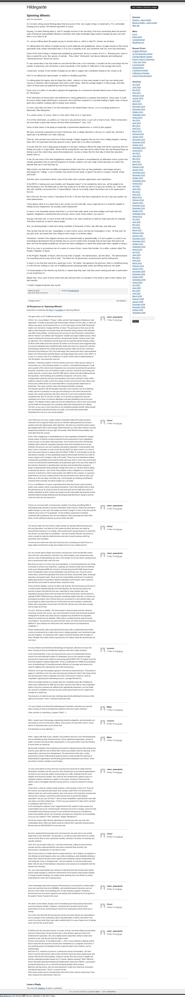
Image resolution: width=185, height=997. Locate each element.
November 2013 (138, 142)
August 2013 (137, 151)
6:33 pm (119, 529)
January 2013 (137, 170)
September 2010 (139, 247)
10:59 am (119, 837)
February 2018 (138, 96)
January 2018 (137, 98)
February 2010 (138, 266)
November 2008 (138, 307)
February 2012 (138, 200)
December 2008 (138, 304)
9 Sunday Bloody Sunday (142, 57)
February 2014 (138, 134)
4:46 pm (119, 889)
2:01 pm (119, 934)
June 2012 (136, 189)
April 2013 (136, 162)
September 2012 (139, 181)
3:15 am (119, 740)
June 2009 (136, 288)
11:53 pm (119, 710)
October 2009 (137, 277)
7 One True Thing (139, 62)
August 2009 (137, 283)
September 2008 (139, 313)
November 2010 (138, 241)
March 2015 (137, 104)
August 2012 (137, 184)
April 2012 (136, 195)
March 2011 (137, 230)
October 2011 (137, 211)
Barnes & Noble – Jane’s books (144, 23)
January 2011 (137, 236)
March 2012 (137, 197)
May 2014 (136, 126)
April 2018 (136, 93)
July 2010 (136, 252)
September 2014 (139, 115)
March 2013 (137, 164)
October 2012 (137, 178)
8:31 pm (119, 556)
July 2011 (136, 219)
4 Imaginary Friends (140, 70)
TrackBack (59, 310)
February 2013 (138, 167)
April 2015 (136, 101)
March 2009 (137, 296)
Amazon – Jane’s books (141, 20)
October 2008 (137, 310)
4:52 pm (119, 423)
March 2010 (137, 263)
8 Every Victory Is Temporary (143, 59)
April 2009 (136, 294)
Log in (134, 34)
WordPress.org (138, 43)
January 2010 (137, 269)
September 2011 (138, 214)
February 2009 (138, 299)
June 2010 (136, 255)
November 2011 (138, 208)
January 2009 (137, 302)
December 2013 (138, 140)
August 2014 (137, 118)
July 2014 (136, 120)
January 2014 (137, 137)
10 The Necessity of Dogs (142, 54)
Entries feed (137, 37)
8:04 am (119, 772)
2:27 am (119, 724)
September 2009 (139, 280)
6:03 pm (119, 508)
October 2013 (137, 145)
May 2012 (136, 192)
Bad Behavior (5, 996)
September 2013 (139, 148)
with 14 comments (34, 19)
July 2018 (136, 85)
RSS (51, 310)
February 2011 (138, 233)
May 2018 (136, 90)
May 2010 (136, 258)
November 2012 (138, 175)
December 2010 (138, 239)
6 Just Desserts (138, 65)
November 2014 (138, 109)
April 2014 (136, 129)
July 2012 (136, 186)
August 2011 (137, 217)
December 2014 (138, 107)
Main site (135, 26)
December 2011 (138, 206)
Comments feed (138, 40)
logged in (41, 988)
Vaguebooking (138, 68)
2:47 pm (119, 320)
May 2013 (136, 159)
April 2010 (136, 261)
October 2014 (137, 112)
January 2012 (137, 203)
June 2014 (136, 123)
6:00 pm (119, 907)
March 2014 (137, 131)
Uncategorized (74, 290)
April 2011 (136, 228)
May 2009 (136, 291)
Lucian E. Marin (94, 992)
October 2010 (137, 244)
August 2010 (137, 250)
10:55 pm (119, 651)
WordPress (112, 992)
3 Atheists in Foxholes (140, 73)
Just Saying (120, 301)
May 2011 (136, 225)
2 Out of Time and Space (142, 76)
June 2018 (136, 87)
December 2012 (138, 173)
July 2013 (136, 153)
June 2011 (136, 222)
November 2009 (138, 274)
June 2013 (136, 156)
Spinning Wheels (38, 15)
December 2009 (138, 272)
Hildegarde (37, 7)
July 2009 (136, 285)
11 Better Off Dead (139, 51)
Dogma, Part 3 (34, 301)
